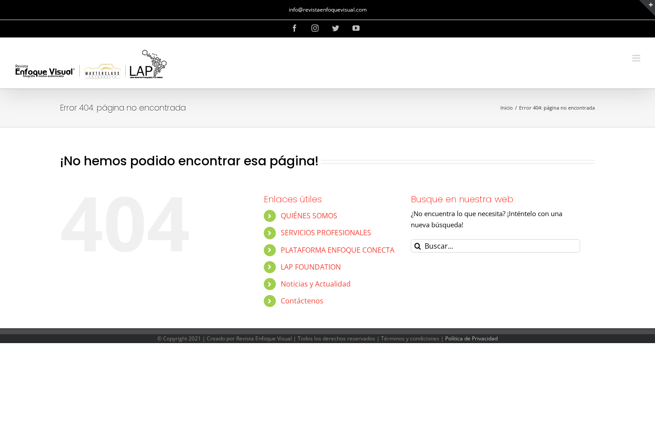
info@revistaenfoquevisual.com (328, 9)
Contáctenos (302, 301)
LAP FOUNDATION (311, 267)
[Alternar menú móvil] (637, 58)
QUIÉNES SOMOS (309, 216)
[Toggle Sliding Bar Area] (647, 8)
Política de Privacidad (471, 338)
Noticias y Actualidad (316, 284)
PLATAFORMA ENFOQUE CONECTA (337, 250)
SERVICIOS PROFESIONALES (326, 233)
